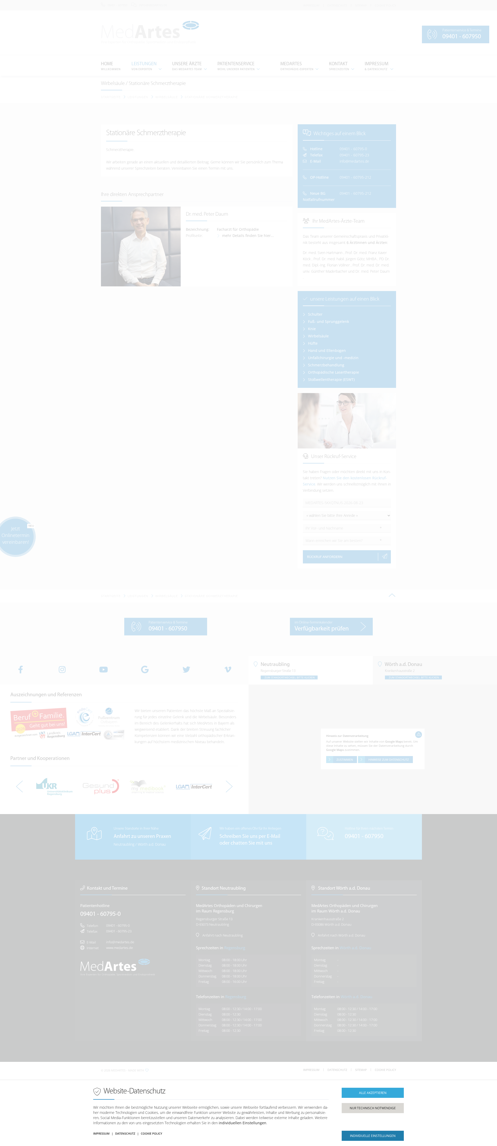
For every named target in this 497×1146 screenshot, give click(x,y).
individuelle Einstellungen (373, 1136)
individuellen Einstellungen (242, 1122)
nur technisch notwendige (373, 1108)
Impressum (101, 1133)
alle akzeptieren (372, 1093)
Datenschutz (125, 1133)
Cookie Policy (151, 1133)
